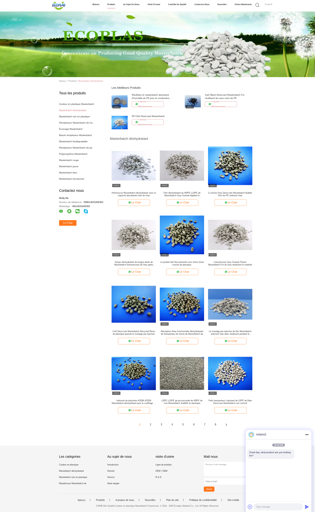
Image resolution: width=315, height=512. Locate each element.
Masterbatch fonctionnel (71, 179)
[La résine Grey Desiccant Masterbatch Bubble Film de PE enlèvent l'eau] (230, 165)
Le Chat (67, 222)
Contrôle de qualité (177, 4)
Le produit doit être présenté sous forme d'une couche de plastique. (182, 263)
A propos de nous (125, 500)
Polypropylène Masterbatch (73, 154)
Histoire (111, 471)
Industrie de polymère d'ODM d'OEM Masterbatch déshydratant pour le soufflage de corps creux (134, 402)
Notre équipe (113, 483)
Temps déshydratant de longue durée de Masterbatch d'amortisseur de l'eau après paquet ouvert (133, 263)
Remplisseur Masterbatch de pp (75, 147)
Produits (111, 4)
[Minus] (307, 435)
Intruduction (112, 464)
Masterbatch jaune (68, 166)
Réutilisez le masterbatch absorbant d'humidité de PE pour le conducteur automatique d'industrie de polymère (151, 98)
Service (111, 477)
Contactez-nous (202, 4)
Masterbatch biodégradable (73, 141)
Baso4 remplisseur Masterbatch (75, 135)
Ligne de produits (164, 464)
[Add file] (250, 506)
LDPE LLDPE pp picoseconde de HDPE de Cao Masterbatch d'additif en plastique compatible (181, 402)
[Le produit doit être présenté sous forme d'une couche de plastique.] (182, 234)
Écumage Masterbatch (71, 129)
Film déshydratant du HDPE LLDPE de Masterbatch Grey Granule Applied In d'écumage (182, 194)
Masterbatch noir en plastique (74, 116)
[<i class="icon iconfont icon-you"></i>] (226, 424)
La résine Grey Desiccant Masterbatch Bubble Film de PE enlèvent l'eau (230, 194)
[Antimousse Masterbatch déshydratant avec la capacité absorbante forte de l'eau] (134, 165)
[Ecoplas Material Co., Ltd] (59, 5)
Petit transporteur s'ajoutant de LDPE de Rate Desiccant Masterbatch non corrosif (230, 401)
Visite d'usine (153, 4)
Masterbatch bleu (68, 172)
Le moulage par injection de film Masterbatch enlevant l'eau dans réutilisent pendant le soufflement (230, 332)
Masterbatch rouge (69, 160)
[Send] (306, 506)
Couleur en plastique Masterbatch (76, 104)
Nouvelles (222, 4)
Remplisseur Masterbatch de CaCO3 (77, 122)
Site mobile (233, 500)
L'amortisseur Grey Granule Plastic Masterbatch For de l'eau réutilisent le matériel (230, 263)
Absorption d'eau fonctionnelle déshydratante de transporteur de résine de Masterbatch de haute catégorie (182, 332)
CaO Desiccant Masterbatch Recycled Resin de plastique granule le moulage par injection (134, 332)
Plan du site (172, 500)
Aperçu (81, 500)
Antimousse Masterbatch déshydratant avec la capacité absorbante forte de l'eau (134, 194)
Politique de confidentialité (203, 500)
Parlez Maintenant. (243, 4)
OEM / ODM (161, 471)
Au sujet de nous (131, 4)
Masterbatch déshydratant (90, 81)
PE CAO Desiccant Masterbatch (148, 116)
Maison (96, 4)
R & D (158, 477)
